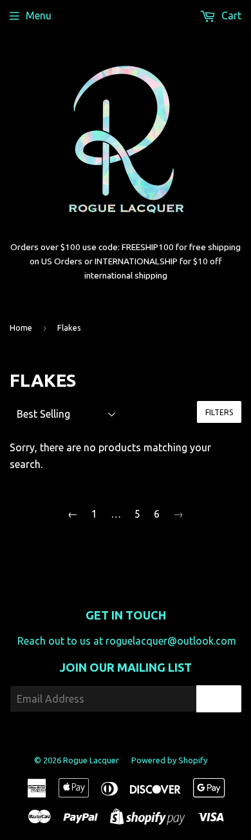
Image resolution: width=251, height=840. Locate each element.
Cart (230, 15)
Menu (38, 15)
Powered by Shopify (169, 760)
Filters (219, 412)
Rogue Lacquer (91, 760)
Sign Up (219, 699)
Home (21, 327)
